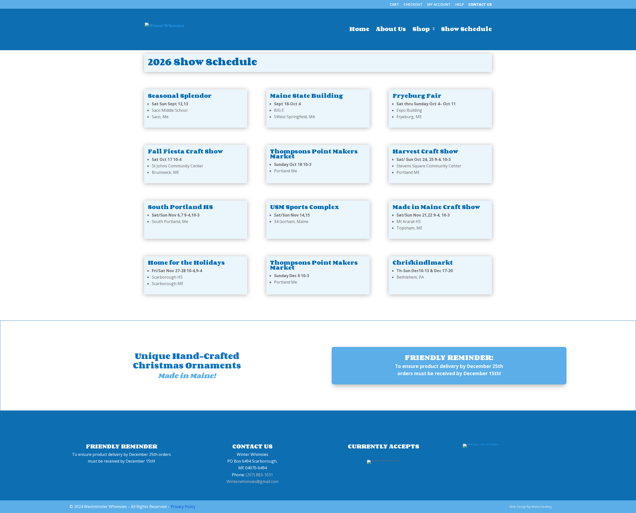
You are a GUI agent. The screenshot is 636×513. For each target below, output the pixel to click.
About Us (391, 30)
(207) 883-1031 (259, 474)
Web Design (518, 507)
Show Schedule (466, 30)
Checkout (413, 5)
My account (439, 5)
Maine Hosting (541, 507)
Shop (421, 30)
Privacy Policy (183, 506)
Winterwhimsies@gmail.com (252, 481)
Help (459, 5)
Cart (394, 5)
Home (359, 30)
